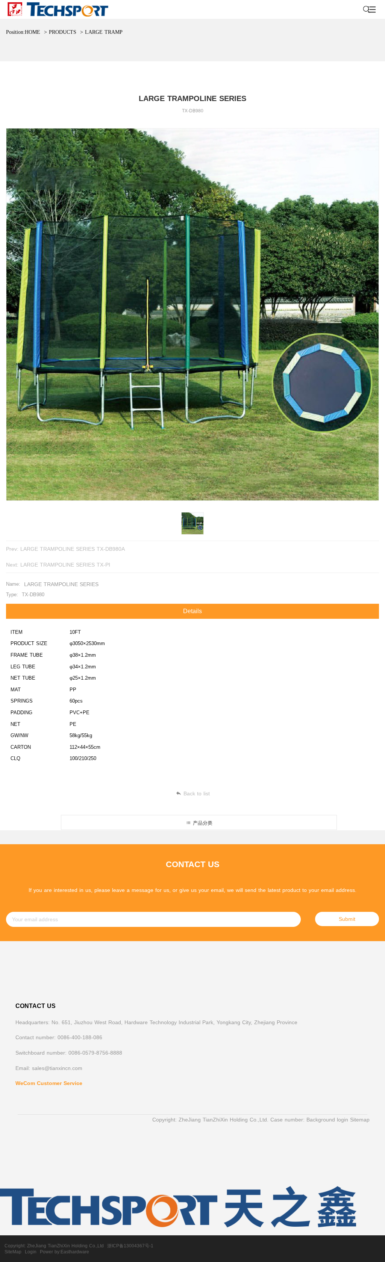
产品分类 (201, 823)
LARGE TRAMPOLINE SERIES (122, 32)
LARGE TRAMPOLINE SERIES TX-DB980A (72, 549)
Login (30, 1251)
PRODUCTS (62, 32)
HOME (32, 32)
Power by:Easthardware (64, 1251)
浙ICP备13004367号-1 (130, 1245)
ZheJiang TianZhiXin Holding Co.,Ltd (65, 1245)
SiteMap (13, 1251)
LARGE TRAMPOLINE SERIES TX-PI (65, 565)
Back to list (196, 793)
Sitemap (360, 1120)
